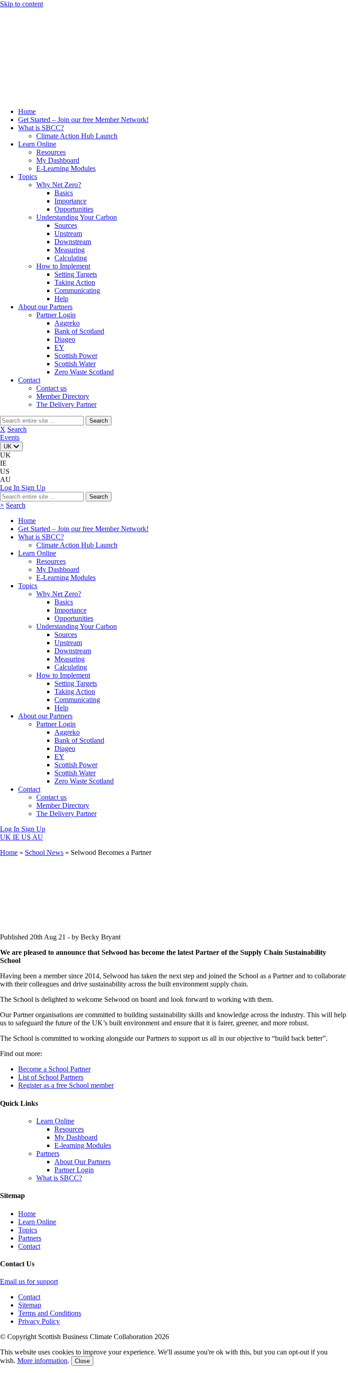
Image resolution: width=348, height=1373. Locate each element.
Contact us (51, 388)
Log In (10, 829)
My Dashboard (57, 160)
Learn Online (37, 144)
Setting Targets (75, 274)
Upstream (68, 233)
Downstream (72, 241)
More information (42, 1360)
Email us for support (29, 1281)
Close (82, 1361)
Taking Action (74, 282)
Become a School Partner (54, 1069)
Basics (63, 193)
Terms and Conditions (49, 1313)
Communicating (77, 290)
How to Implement (63, 266)
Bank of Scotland (79, 331)
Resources (51, 152)
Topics (27, 176)
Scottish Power (75, 355)
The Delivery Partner (66, 404)
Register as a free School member (66, 1085)
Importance (70, 201)
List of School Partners (50, 1077)
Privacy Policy (39, 1321)
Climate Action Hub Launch (76, 136)
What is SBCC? (41, 128)
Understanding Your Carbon (76, 217)
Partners (47, 1153)
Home (27, 111)
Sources (65, 225)
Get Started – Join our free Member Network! (83, 119)
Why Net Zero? (58, 185)
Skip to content (21, 4)
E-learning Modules (82, 1145)
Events (9, 437)
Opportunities (73, 209)
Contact (29, 380)
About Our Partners (82, 1161)
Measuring (69, 250)
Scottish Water (75, 364)
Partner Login (56, 315)
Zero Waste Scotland (84, 372)
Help (61, 298)
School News (44, 852)
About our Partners (45, 307)
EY (59, 347)
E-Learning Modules (66, 168)
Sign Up (33, 829)
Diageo (64, 339)
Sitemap (29, 1305)
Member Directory (62, 396)
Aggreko (67, 323)
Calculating (70, 258)
